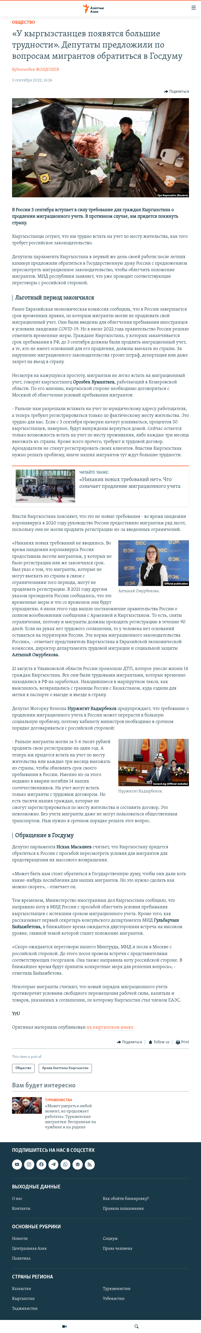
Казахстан (21, 1289)
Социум (110, 1239)
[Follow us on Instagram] (29, 1164)
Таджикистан (25, 1309)
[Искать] (136, 1326)
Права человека (117, 1249)
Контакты (21, 1209)
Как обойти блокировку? (126, 1199)
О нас (17, 1199)
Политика (21, 1259)
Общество (23, 22)
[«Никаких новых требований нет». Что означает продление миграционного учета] (45, 486)
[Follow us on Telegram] (53, 1164)
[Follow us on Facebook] (41, 1164)
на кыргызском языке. (111, 1027)
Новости (20, 1239)
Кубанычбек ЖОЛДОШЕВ (35, 70)
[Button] (176, 91)
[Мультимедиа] (64, 1326)
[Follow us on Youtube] (17, 1164)
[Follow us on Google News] (77, 1164)
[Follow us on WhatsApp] (65, 1164)
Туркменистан (58, 1100)
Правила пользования (123, 1209)
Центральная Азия (29, 1249)
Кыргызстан (23, 1299)
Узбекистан (114, 1299)
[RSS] (90, 1164)
